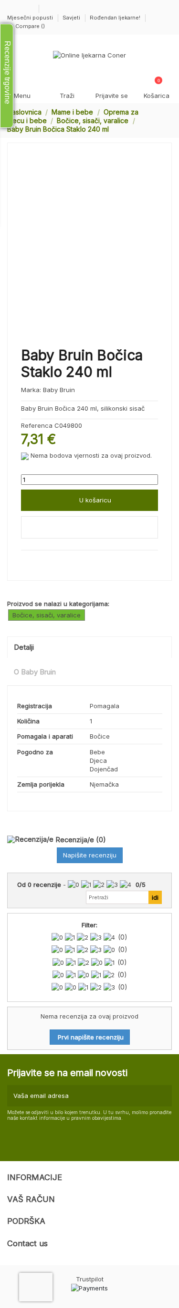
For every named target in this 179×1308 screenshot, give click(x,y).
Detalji (24, 647)
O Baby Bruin (35, 672)
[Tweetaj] (35, 561)
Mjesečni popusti (30, 17)
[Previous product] (159, 120)
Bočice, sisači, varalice (46, 615)
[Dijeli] (25, 561)
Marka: (31, 390)
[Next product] (168, 120)
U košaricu (95, 500)
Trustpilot (90, 1279)
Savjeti (72, 17)
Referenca (37, 425)
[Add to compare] (89, 527)
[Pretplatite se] (163, 1096)
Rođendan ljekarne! (115, 17)
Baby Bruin (59, 390)
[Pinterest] (45, 561)
